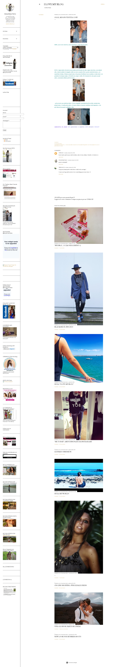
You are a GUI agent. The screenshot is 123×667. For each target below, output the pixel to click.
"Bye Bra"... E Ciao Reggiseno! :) (67, 245)
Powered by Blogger (73, 662)
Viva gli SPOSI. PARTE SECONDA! (67, 626)
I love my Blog (54, 4)
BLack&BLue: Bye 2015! (63, 327)
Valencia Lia (61, 167)
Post (6, 140)
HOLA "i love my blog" (64, 384)
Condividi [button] (41, 14)
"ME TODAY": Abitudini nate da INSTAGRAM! (73, 441)
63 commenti (62, 639)
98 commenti (62, 454)
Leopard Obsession (62, 452)
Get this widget (9, 457)
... (55, 575)
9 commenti (61, 248)
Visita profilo (10, 24)
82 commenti (62, 587)
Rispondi (61, 157)
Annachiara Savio (63, 160)
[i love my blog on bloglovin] (9, 349)
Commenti (8, 141)
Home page (47, 7)
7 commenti (61, 577)
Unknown (61, 152)
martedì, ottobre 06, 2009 (69, 152)
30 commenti (62, 386)
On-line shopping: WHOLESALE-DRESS (70, 585)
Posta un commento (63, 629)
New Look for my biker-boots (67, 636)
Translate (14, 49)
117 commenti (62, 329)
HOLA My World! (61, 493)
